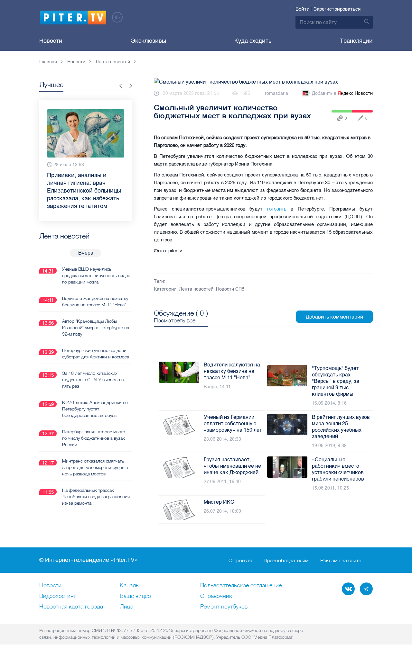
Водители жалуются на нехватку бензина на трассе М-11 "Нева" (95, 301)
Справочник (216, 596)
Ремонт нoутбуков (224, 607)
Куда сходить (252, 40)
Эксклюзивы (148, 40)
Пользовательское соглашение (241, 585)
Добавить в (342, 93)
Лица (126, 607)
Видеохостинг (57, 596)
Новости (50, 40)
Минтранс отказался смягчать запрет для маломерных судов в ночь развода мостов (95, 467)
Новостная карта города (71, 607)
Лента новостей (196, 289)
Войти (302, 9)
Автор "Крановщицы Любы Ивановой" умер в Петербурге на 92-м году (95, 327)
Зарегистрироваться (337, 9)
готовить (279, 209)
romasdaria (276, 93)
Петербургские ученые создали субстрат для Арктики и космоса (95, 353)
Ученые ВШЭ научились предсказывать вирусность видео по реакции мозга (96, 275)
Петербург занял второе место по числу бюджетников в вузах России (93, 438)
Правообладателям (286, 560)
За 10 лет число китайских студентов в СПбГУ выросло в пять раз (93, 379)
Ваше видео (135, 596)
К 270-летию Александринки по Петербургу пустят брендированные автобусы (95, 409)
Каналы (130, 585)
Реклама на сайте (340, 560)
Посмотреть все (174, 320)
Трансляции (356, 40)
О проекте (240, 560)
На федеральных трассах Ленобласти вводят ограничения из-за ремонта (96, 496)
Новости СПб (230, 289)
